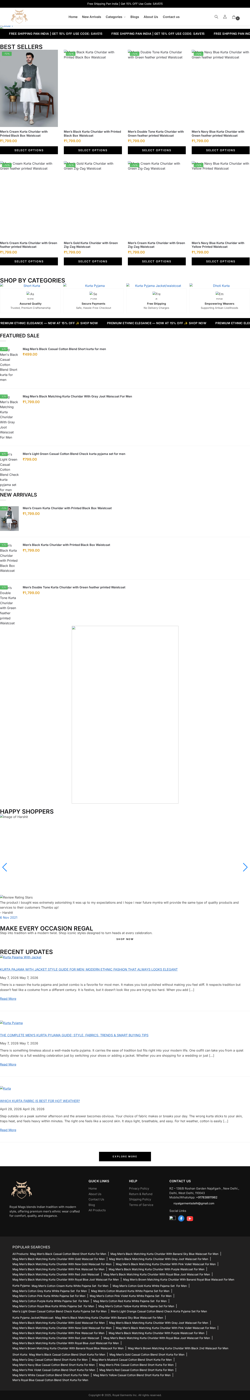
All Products (97, 1210)
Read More (8, 999)
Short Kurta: (20, 1354)
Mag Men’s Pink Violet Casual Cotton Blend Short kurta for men (53, 1370)
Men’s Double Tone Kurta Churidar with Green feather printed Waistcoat (156, 133)
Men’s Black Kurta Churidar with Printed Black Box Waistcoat (92, 133)
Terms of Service (141, 1205)
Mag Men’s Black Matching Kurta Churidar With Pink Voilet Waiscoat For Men (166, 1264)
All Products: (20, 1253)
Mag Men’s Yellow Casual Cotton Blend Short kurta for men (132, 1375)
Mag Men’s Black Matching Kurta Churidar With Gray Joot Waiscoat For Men (77, 396)
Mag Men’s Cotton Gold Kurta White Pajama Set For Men (150, 1285)
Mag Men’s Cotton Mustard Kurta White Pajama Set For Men (130, 1291)
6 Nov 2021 (8, 917)
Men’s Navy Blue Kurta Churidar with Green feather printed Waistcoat (218, 133)
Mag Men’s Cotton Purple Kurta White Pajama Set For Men (50, 1301)
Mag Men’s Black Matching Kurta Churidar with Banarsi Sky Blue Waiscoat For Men (164, 1253)
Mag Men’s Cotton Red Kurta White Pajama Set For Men (130, 1301)
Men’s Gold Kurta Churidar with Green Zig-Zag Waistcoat (91, 245)
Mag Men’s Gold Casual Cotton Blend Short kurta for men (146, 1354)
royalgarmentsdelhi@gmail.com (194, 1203)
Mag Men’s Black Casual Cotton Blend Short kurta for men (64, 349)
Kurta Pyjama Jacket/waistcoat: (33, 1317)
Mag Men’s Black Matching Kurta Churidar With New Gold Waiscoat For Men (61, 1264)
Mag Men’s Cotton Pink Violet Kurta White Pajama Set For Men (131, 1296)
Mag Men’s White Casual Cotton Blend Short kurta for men (50, 1375)
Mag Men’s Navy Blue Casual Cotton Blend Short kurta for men (53, 1364)
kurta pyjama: (21, 1285)
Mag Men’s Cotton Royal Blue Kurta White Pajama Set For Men (53, 1306)
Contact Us (96, 1199)
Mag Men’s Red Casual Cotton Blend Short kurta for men (136, 1370)
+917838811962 (206, 1197)
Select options (29, 150)
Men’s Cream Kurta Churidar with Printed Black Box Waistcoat (24, 133)
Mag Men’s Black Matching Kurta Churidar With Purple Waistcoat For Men (156, 1269)
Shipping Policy (140, 1199)
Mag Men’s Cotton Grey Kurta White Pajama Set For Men (49, 1291)
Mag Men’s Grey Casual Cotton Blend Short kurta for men (50, 1359)
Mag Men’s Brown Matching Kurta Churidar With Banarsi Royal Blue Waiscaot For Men (178, 1279)
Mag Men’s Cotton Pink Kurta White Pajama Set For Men (48, 1296)
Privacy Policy (139, 1188)
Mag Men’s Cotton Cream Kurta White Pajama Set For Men (70, 1285)
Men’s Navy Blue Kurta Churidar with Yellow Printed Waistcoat (218, 245)
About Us (95, 1194)
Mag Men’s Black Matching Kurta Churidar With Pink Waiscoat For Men (58, 1269)
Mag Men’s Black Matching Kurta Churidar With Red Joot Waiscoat (55, 1274)
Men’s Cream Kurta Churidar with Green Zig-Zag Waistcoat (156, 245)
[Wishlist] (52, 56)
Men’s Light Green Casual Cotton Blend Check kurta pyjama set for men (74, 454)
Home (93, 1188)
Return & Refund (140, 1194)
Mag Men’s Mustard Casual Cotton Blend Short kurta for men (132, 1359)
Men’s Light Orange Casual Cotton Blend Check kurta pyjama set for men (159, 1311)
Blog (92, 1205)
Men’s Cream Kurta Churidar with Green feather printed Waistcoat (28, 245)
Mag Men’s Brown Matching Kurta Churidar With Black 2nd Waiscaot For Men (178, 1348)
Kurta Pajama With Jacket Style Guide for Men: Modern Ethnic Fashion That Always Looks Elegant (89, 969)
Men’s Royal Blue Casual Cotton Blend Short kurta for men (50, 1380)
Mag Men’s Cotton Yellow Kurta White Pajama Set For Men (136, 1306)
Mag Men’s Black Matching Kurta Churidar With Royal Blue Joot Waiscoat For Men (157, 1274)
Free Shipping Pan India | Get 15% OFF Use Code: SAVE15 (136, 34)
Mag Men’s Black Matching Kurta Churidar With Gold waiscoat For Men (58, 1259)
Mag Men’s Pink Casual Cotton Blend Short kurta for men (136, 1364)
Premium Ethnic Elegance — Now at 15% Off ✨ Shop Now (134, 323)
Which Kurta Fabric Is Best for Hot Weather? (40, 1101)
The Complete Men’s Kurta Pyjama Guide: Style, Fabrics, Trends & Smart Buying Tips (74, 1035)
